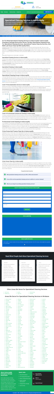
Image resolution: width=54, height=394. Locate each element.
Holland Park (32, 313)
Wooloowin (32, 341)
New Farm (44, 351)
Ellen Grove (32, 320)
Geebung (44, 309)
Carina (19, 326)
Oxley (7, 321)
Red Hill (43, 345)
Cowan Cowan (8, 302)
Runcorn (19, 355)
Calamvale (32, 331)
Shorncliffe (32, 353)
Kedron (43, 302)
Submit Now (27, 209)
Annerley (31, 336)
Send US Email (38, 383)
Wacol (19, 340)
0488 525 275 (48, 12)
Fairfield (31, 319)
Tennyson (19, 343)
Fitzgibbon (44, 311)
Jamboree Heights (9, 340)
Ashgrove (7, 362)
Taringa (7, 311)
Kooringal (7, 300)
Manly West (20, 310)
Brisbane (31, 293)
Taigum (31, 348)
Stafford (31, 351)
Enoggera (7, 348)
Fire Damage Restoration (25, 376)
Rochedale (20, 358)
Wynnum (7, 367)
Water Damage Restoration (25, 378)
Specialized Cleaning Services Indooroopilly (20, 36)
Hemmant (19, 316)
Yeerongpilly (20, 336)
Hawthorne (20, 317)
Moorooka (32, 300)
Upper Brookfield (9, 307)
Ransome (19, 303)
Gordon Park (44, 307)
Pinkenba (31, 355)
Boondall (43, 328)
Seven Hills (20, 302)
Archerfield (32, 334)
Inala (31, 310)
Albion (43, 337)
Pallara (19, 364)
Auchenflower (8, 361)
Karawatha (32, 309)
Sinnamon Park (8, 314)
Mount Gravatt (32, 299)
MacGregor (32, 304)
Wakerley (19, 299)
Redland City (7, 293)
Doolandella (32, 327)
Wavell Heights (32, 345)
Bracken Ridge (44, 327)
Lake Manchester (9, 331)
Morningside (20, 309)
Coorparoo (20, 320)
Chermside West (45, 319)
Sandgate (31, 354)
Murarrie (19, 307)
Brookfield (7, 357)
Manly (19, 311)
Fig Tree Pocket (8, 344)
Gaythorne (44, 310)
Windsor (31, 343)
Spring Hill (44, 343)
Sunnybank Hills (20, 345)
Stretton (19, 350)
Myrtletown (32, 364)
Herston (43, 357)
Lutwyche (44, 299)
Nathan (19, 365)
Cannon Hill (20, 327)
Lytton (19, 313)
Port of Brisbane (21, 304)
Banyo (43, 330)
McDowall (31, 367)
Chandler (19, 321)
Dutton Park (32, 323)
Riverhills (7, 317)
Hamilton (43, 304)
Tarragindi (19, 344)
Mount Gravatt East (21, 367)
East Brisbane (44, 360)
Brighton (43, 324)
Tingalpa (19, 300)
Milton (7, 328)
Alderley (43, 336)
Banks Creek (8, 360)
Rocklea (19, 357)
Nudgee (31, 360)
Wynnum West (8, 365)
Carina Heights (20, 324)
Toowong (7, 309)
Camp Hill (19, 328)
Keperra (43, 300)
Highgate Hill (44, 355)
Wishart (19, 337)
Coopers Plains (32, 330)
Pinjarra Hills (8, 320)
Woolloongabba (45, 338)
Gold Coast (7, 292)
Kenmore (7, 336)
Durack (31, 324)
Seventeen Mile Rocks (22, 353)
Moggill (7, 327)
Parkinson (19, 362)
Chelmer (7, 354)
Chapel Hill (7, 355)
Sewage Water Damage (24, 383)
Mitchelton (32, 365)
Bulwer (7, 303)
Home (3, 36)
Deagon (43, 316)
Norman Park (20, 306)
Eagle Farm (44, 314)
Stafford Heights (33, 350)
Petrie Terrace (45, 347)
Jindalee (7, 338)
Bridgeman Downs (45, 326)
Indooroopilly (8, 36)
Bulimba (19, 330)
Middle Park (8, 330)
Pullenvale (7, 319)
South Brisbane (45, 344)
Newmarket (32, 362)
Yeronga (19, 334)
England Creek (8, 350)
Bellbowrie (7, 358)
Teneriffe (44, 341)
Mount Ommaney (9, 323)
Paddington (44, 348)
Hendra (43, 303)
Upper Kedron (8, 306)
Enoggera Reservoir (9, 347)
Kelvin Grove (44, 353)
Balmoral (19, 333)
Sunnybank (20, 347)
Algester (31, 337)
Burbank (31, 333)
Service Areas (22, 385)
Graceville (7, 343)
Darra (31, 328)
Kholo (7, 333)
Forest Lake (32, 317)
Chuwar (7, 353)
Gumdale (19, 319)
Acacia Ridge (32, 338)
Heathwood (32, 314)
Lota (18, 314)
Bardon (43, 362)
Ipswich (18, 292)
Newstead (44, 350)
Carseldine (44, 321)
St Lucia (7, 313)
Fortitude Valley (45, 358)
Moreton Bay (32, 292)
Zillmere (31, 340)
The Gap (7, 310)
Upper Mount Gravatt (22, 341)
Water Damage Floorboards (23, 381)
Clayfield (43, 317)
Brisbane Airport (45, 323)
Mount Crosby (8, 324)
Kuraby (31, 307)
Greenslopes (32, 316)
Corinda (7, 351)
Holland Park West (33, 311)
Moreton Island (8, 299)
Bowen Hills (44, 361)
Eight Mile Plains (33, 321)
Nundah (31, 357)
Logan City (19, 293)
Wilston (31, 344)
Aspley (43, 333)
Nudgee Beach (32, 358)
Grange (43, 306)
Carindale (19, 323)
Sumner (19, 348)
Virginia (31, 347)
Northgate (32, 361)
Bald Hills (44, 331)
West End (44, 340)
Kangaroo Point (45, 354)
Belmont (19, 331)
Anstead (7, 364)
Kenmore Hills (8, 334)
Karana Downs (8, 337)
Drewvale (31, 326)
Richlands (19, 361)
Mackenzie (32, 303)
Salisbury (19, 354)
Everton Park (44, 313)
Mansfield (32, 302)
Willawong (19, 338)
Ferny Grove (8, 345)
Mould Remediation (24, 374)
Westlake (7, 304)
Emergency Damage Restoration (34, 392)
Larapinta (31, 306)
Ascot (43, 334)
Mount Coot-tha (8, 326)
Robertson (20, 360)
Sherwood (7, 316)
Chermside (44, 320)
